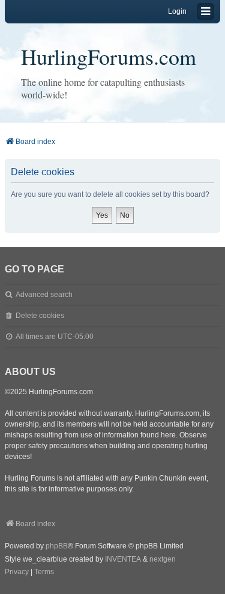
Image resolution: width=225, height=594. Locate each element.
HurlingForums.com (108, 56)
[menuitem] (17, 572)
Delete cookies (40, 315)
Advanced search (44, 294)
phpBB (57, 546)
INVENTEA (123, 559)
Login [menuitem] (177, 11)
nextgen (162, 559)
